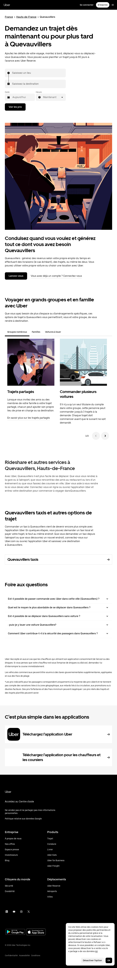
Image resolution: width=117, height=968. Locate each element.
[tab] (66, 332)
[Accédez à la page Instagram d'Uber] (21, 911)
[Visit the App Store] (36, 932)
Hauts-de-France (26, 17)
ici (96, 951)
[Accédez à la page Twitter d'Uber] (28, 911)
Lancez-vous (16, 275)
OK (108, 960)
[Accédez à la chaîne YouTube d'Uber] (14, 911)
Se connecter (87, 5)
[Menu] (112, 5)
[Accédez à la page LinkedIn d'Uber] (6, 911)
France (9, 17)
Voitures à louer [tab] (53, 332)
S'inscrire (103, 5)
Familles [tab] (36, 332)
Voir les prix (15, 106)
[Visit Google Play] (15, 932)
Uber (7, 5)
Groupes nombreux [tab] (17, 332)
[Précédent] (96, 436)
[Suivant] (105, 436)
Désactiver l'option (92, 960)
